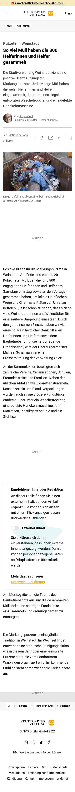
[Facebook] (49, 742)
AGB (44, 767)
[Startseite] (9, 706)
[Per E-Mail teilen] (51, 137)
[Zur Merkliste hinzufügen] (69, 138)
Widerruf (62, 778)
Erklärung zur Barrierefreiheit (47, 773)
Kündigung (14, 778)
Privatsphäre (16, 767)
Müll (9, 25)
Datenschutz (59, 767)
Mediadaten (17, 773)
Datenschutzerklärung (28, 582)
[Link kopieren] (34, 137)
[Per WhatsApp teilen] (59, 137)
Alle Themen (23, 25)
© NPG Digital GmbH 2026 (37, 731)
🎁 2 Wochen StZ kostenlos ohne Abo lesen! (37, 3)
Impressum (46, 778)
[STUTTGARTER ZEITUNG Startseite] (37, 13)
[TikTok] (41, 742)
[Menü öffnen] (4, 14)
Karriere (33, 767)
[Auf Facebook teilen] (42, 137)
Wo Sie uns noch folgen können (40, 752)
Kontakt (30, 778)
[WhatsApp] (34, 742)
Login (68, 13)
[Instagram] (26, 742)
